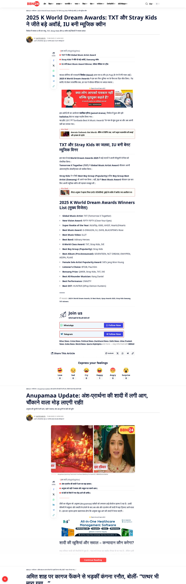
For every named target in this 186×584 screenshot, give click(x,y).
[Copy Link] (53, 86)
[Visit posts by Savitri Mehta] (29, 39)
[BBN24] (33, 4)
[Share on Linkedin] (53, 75)
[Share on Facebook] (53, 60)
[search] (147, 4)
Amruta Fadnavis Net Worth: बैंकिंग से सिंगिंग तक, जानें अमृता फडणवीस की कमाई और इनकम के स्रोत (102, 133)
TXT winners (63, 301)
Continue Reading (93, 560)
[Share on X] (53, 65)
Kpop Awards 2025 (108, 298)
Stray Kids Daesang (123, 298)
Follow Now (115, 325)
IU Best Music (96, 298)
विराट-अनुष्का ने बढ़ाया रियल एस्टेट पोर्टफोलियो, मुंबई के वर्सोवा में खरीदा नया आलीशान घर (101, 192)
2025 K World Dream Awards (79, 298)
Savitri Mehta (40, 38)
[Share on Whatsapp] (53, 70)
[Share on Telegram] (53, 81)
